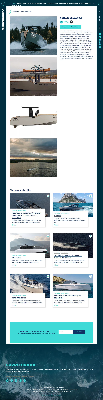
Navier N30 (16, 258)
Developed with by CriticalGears (51, 395)
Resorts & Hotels (28, 3)
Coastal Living (40, 3)
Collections (16, 371)
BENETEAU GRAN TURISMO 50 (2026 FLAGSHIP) (67, 296)
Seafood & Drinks (85, 3)
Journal (12, 5)
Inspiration (81, 369)
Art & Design (63, 3)
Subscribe (78, 332)
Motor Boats (25, 371)
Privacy (31, 376)
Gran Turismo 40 (19, 298)
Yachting (12, 3)
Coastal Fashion (52, 3)
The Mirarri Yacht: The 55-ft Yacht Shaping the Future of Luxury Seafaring (26, 215)
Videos (18, 5)
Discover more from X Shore (70, 27)
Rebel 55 (57, 215)
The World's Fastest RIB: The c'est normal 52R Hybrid (68, 256)
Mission (8, 376)
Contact (24, 376)
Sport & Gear (73, 3)
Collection (16, 376)
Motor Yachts (26, 11)
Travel (18, 3)
